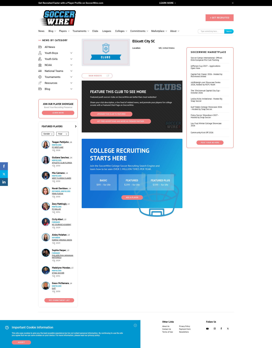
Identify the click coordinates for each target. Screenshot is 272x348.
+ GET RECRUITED (219, 17)
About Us (165, 326)
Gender (46, 134)
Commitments (137, 31)
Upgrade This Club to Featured (111, 114)
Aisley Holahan (59, 234)
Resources (51, 83)
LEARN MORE (166, 3)
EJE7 (54, 288)
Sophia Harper (59, 250)
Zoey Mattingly (59, 203)
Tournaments (79, 31)
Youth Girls (51, 59)
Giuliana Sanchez (61, 157)
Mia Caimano (58, 172)
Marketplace (157, 31)
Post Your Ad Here (210, 143)
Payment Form (185, 329)
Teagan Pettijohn (60, 141)
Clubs (95, 31)
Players (63, 31)
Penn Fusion (57, 194)
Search (229, 31)
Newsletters (184, 332)
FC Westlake (57, 147)
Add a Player (132, 197)
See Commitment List (59, 300)
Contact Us (166, 329)
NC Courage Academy (61, 225)
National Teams (54, 71)
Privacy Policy (184, 326)
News (41, 31)
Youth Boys (51, 53)
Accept (21, 342)
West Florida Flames (61, 178)
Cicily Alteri (58, 219)
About (173, 31)
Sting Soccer (58, 273)
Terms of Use (167, 332)
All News (50, 47)
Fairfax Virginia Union (62, 240)
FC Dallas (56, 209)
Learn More (58, 113)
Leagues (106, 31)
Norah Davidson (60, 188)
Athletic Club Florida (62, 163)
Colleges (120, 31)
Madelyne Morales (61, 267)
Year (60, 134)
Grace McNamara (60, 283)
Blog (50, 31)
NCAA (48, 65)
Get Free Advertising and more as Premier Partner (120, 121)
